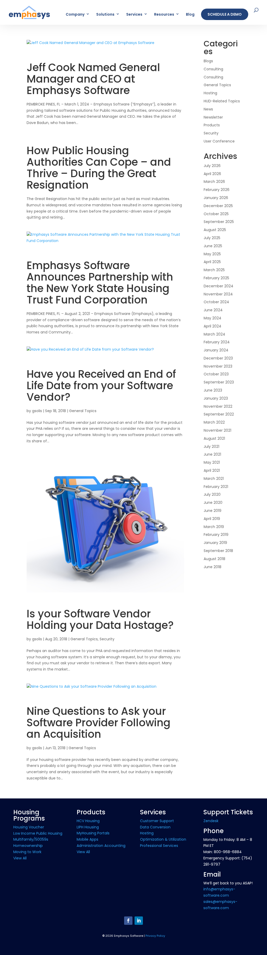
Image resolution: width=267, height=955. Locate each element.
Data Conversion (155, 827)
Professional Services (159, 845)
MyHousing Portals (93, 833)
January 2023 (216, 398)
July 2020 (212, 494)
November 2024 (218, 294)
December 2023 (218, 358)
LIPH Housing (88, 827)
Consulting (213, 69)
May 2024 (212, 318)
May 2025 (212, 254)
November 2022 (218, 406)
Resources (164, 15)
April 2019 (212, 518)
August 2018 (214, 558)
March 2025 (214, 269)
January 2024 (216, 350)
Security (107, 639)
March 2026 (214, 181)
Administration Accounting (101, 845)
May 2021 (212, 462)
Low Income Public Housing (37, 833)
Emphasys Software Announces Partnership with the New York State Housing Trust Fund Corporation (100, 282)
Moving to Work (27, 851)
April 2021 (212, 470)
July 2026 (212, 165)
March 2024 (214, 334)
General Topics (82, 410)
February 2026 (216, 189)
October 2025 (216, 213)
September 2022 (219, 414)
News (208, 109)
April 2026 (212, 173)
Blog (190, 15)
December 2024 (218, 286)
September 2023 (219, 382)
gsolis (37, 410)
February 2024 (217, 342)
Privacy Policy (155, 936)
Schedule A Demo (225, 14)
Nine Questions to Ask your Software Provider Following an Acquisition (99, 722)
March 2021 (214, 478)
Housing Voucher (28, 827)
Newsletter (213, 117)
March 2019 (214, 526)
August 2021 (214, 438)
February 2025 (216, 278)
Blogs (208, 61)
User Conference (219, 141)
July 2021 (211, 446)
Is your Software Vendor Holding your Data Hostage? (100, 619)
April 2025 (212, 261)
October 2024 (216, 302)
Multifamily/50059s (30, 839)
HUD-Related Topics (222, 101)
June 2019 (212, 510)
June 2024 (213, 310)
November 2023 (218, 366)
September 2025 (219, 221)
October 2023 (216, 374)
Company (75, 15)
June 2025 (213, 246)
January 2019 (215, 542)
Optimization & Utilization (163, 839)
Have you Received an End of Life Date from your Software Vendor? (101, 385)
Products (212, 125)
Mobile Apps (87, 839)
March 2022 (214, 422)
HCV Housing (88, 820)
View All (20, 858)
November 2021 (217, 430)
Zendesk (211, 820)
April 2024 (212, 326)
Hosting (210, 93)
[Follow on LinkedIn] (139, 920)
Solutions (105, 15)
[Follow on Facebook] (128, 920)
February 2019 (216, 534)
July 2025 (212, 237)
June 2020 (213, 502)
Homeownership (28, 845)
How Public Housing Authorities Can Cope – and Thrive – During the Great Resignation (99, 167)
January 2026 (216, 197)
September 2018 (218, 550)
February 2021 (216, 486)
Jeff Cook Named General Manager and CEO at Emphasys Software (93, 79)
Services (134, 15)
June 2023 (213, 390)
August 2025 (215, 229)
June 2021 (212, 454)
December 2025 (218, 205)
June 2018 (212, 566)
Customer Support (157, 820)
